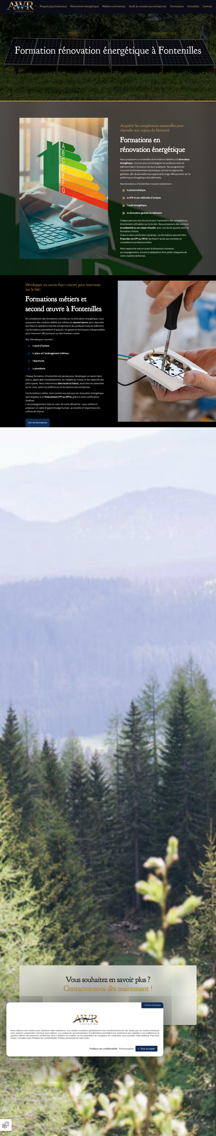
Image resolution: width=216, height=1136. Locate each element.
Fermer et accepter (153, 1005)
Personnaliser (126, 1048)
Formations (177, 7)
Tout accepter (147, 1048)
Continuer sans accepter (22, 1059)
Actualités (193, 7)
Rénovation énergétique (84, 7)
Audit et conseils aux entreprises (147, 7)
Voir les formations (37, 423)
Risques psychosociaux (53, 7)
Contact (207, 7)
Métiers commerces (113, 7)
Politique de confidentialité (103, 1048)
